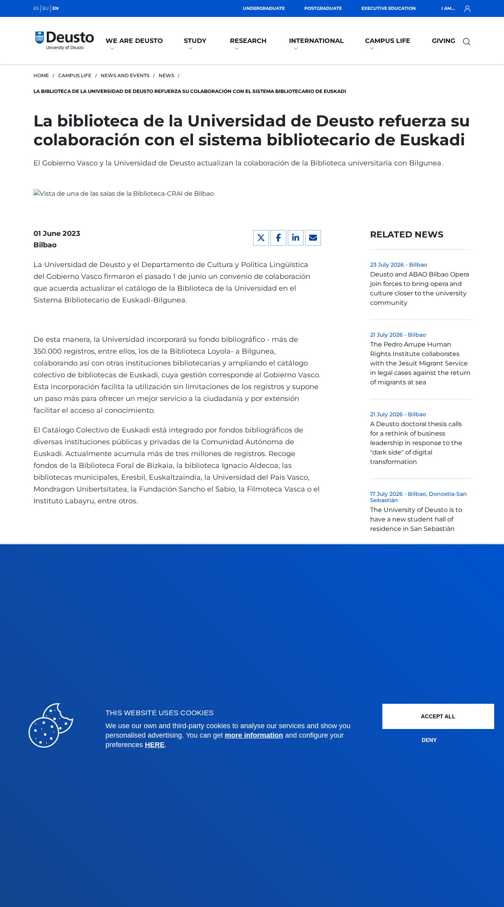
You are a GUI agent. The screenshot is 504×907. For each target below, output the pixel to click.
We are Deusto (134, 41)
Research (248, 41)
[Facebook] (278, 238)
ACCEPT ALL (438, 716)
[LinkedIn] (296, 238)
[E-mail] (313, 238)
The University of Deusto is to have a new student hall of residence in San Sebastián (416, 519)
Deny (429, 740)
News (166, 75)
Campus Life (387, 41)
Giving (443, 41)
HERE (155, 745)
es (36, 8)
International (316, 41)
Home (41, 75)
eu (46, 8)
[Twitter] (261, 238)
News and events (125, 75)
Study (195, 41)
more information (254, 735)
